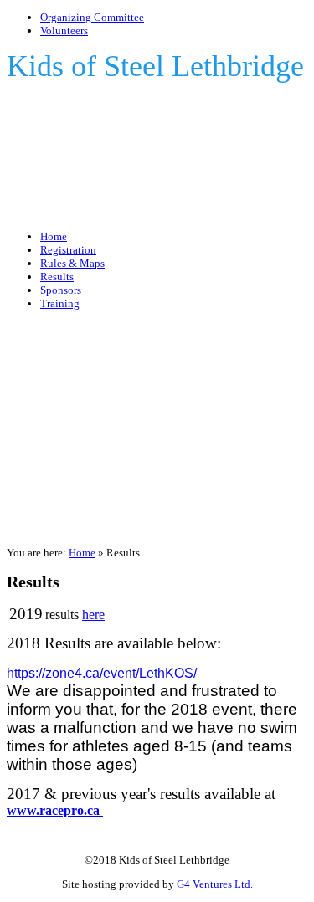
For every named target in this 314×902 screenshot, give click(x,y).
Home (82, 552)
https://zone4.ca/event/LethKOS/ (102, 673)
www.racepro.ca (55, 810)
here (93, 614)
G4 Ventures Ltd (213, 884)
